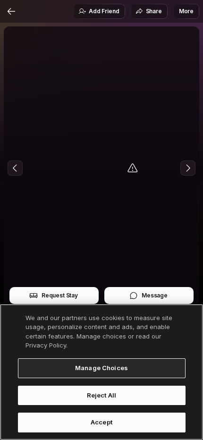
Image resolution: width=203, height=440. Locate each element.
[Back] (11, 11)
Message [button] (155, 295)
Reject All (101, 395)
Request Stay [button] (60, 295)
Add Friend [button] (104, 11)
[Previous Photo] (15, 168)
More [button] (186, 11)
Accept (101, 422)
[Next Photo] (187, 168)
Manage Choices (101, 368)
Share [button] (154, 11)
